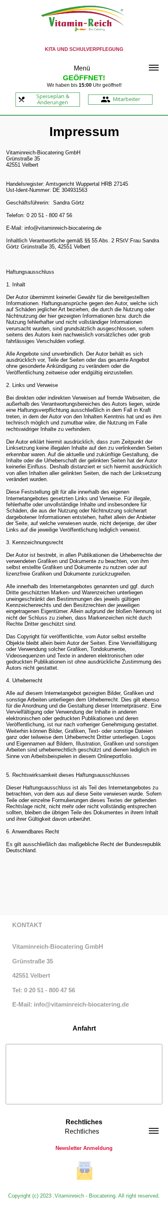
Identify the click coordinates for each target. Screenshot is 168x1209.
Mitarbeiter (126, 99)
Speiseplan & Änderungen (52, 99)
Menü (82, 68)
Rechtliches (82, 1131)
